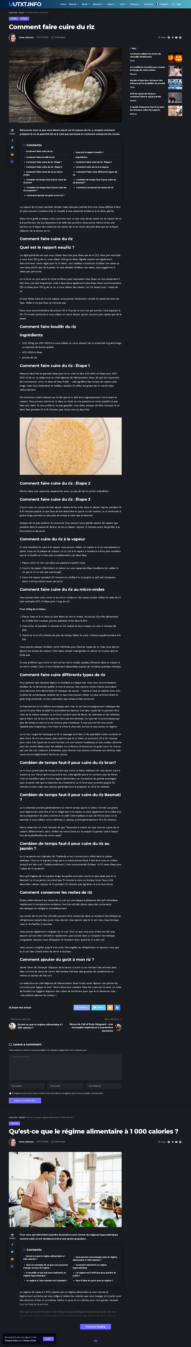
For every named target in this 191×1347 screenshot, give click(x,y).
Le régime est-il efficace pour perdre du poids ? (94, 1274)
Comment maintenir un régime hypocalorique (90, 1266)
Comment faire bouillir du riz (40, 157)
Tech (132, 87)
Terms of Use (29, 1340)
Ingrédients (81, 157)
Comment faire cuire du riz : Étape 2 (94, 162)
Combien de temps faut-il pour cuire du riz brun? (44, 181)
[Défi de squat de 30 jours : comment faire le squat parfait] (175, 97)
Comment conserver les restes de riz (94, 187)
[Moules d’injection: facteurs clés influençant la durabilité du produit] (175, 84)
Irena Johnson (26, 37)
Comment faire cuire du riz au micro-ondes (43, 173)
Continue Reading (95, 1326)
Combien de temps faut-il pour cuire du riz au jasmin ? (44, 189)
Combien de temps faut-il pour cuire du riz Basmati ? (94, 181)
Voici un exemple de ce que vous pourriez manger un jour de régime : (45, 1266)
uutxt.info (25, 4)
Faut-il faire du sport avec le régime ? (94, 1280)
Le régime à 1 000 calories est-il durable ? (46, 1280)
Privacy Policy (12, 1340)
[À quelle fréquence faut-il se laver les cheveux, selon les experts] (175, 111)
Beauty (133, 74)
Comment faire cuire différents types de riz (95, 173)
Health (133, 100)
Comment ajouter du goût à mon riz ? (45, 195)
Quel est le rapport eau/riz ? (90, 152)
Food (13, 19)
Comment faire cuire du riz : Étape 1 (44, 162)
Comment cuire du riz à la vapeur (92, 167)
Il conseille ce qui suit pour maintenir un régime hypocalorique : (44, 1274)
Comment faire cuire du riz (39, 151)
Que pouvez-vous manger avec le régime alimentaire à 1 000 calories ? (95, 1258)
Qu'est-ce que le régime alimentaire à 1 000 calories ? (44, 1257)
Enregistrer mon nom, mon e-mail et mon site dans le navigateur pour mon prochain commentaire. (57, 1093)
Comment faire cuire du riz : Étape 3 (44, 167)
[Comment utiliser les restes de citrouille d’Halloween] (175, 57)
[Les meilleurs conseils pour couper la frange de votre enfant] (175, 71)
